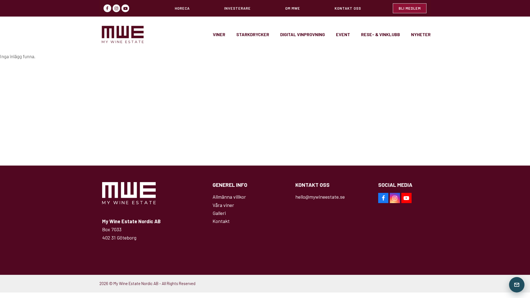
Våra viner (223, 205)
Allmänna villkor (229, 197)
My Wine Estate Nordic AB (135, 283)
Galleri (219, 213)
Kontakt (221, 221)
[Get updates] (516, 284)
